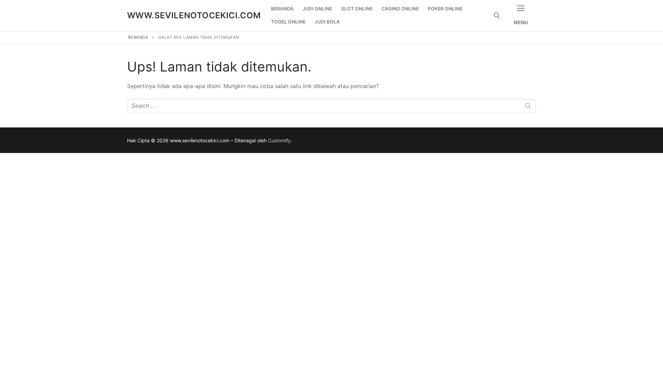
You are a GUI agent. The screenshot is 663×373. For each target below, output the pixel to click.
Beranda (138, 37)
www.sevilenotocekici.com (194, 15)
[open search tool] (497, 15)
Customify (279, 140)
